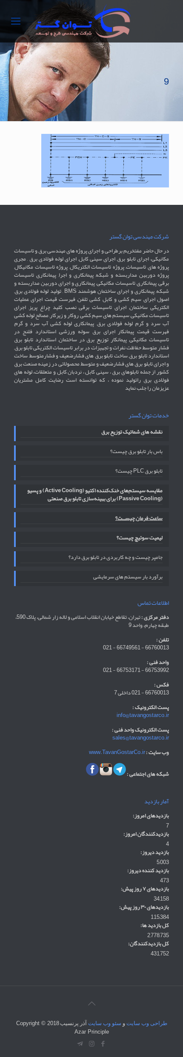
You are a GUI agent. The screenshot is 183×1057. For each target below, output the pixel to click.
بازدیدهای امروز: (151, 816)
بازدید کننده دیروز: (148, 871)
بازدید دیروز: (154, 852)
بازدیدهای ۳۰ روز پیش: (144, 907)
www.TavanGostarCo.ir (117, 752)
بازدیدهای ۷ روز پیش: (145, 889)
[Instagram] (91, 1043)
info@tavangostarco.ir (143, 715)
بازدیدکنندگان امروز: (146, 834)
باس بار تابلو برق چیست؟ (136, 452)
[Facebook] (103, 1043)
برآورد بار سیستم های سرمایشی (128, 577)
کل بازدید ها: (154, 925)
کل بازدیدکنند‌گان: (148, 944)
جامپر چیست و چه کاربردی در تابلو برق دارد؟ (116, 558)
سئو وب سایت (104, 1023)
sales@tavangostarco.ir (140, 737)
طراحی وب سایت (146, 1023)
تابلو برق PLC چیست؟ (139, 471)
